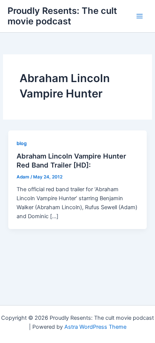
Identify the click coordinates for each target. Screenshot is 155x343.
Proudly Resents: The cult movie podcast (62, 16)
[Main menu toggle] (139, 16)
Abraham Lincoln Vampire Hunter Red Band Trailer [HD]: (71, 160)
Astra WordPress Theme (95, 327)
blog (22, 143)
